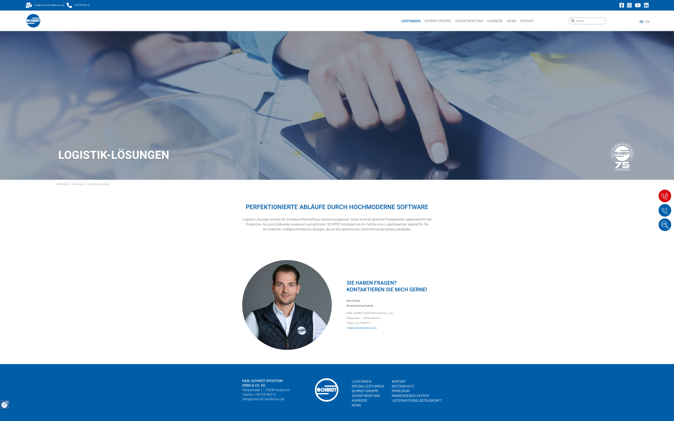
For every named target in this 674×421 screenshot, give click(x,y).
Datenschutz (403, 386)
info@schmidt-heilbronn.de (362, 327)
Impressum (401, 391)
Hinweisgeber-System (410, 395)
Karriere (495, 21)
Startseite (62, 184)
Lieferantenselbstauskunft (417, 400)
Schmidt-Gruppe (437, 21)
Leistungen (361, 381)
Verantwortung (469, 21)
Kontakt (527, 21)
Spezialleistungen (368, 386)
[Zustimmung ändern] (5, 404)
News (511, 21)
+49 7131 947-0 (265, 394)
